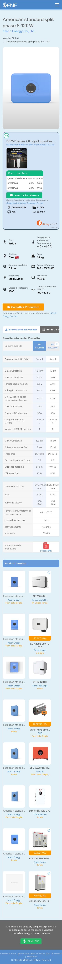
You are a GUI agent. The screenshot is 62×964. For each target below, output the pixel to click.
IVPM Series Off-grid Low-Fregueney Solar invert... (31, 141)
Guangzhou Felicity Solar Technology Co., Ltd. (30, 144)
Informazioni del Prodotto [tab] (22, 329)
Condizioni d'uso (8, 953)
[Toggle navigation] (57, 3)
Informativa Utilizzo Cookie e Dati (34, 953)
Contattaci (57, 953)
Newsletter (32, 956)
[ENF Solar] (10, 5)
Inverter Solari (11, 38)
